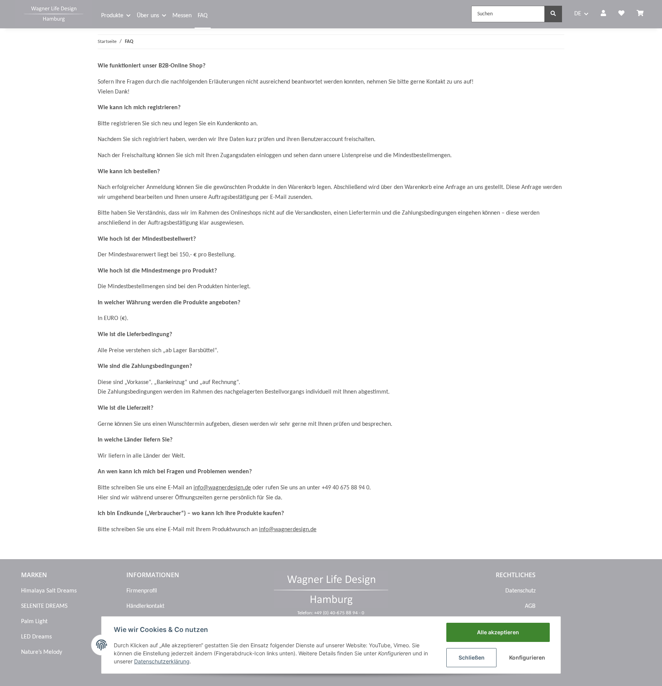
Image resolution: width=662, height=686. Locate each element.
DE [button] (577, 14)
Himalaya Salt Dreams (49, 591)
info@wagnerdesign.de (222, 488)
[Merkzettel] (621, 14)
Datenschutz (520, 591)
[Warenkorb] (643, 14)
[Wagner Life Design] (53, 13)
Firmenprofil (141, 591)
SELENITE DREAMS (44, 606)
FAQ (203, 16)
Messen (182, 16)
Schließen (472, 657)
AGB (530, 606)
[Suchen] (553, 14)
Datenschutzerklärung (162, 661)
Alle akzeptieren (498, 632)
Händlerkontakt (145, 606)
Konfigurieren (527, 657)
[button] (603, 14)
